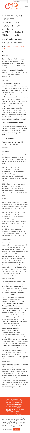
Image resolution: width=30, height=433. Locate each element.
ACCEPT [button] (16, 429)
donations (8, 409)
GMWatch (8, 406)
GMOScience (16, 404)
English (18, 1)
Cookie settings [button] (7, 429)
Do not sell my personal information (16, 426)
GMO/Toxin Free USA (11, 401)
